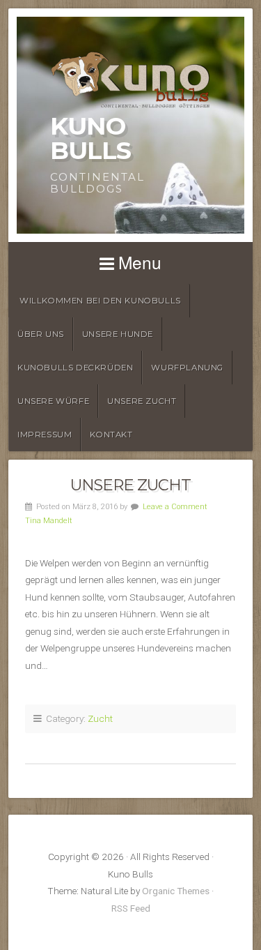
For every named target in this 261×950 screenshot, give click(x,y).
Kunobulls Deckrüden (75, 367)
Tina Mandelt (48, 520)
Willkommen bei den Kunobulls (100, 301)
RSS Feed (130, 908)
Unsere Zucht (141, 401)
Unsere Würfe (53, 401)
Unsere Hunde (117, 334)
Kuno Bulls (90, 138)
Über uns (40, 334)
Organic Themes (175, 890)
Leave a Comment (175, 506)
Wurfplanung (187, 367)
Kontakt (111, 434)
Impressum (44, 434)
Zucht (100, 718)
